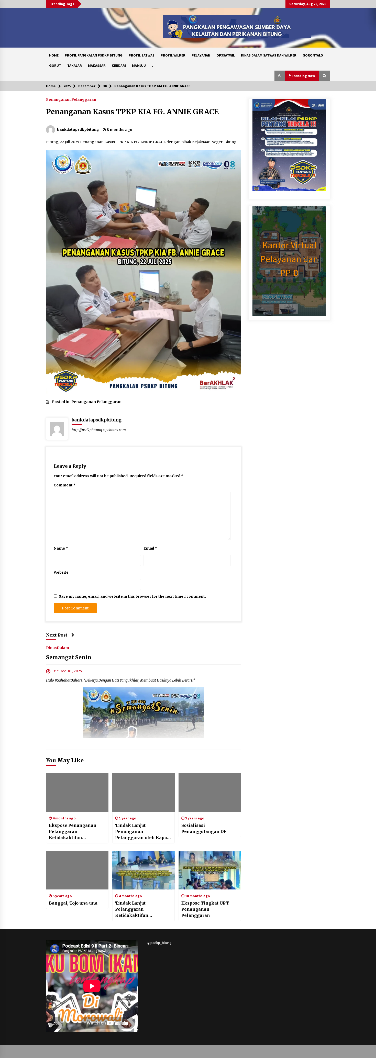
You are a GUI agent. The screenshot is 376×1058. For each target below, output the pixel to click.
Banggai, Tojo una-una (73, 903)
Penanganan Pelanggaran (71, 99)
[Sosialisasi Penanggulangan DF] (210, 792)
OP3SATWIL (225, 55)
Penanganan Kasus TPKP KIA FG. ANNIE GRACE (132, 111)
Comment (65, 485)
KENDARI (119, 65)
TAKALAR (74, 65)
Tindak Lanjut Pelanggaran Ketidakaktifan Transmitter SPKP (134, 909)
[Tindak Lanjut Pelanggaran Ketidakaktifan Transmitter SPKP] (143, 870)
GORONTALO (313, 55)
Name (61, 548)
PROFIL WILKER (173, 55)
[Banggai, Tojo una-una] (77, 870)
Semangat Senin (68, 657)
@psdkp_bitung (159, 942)
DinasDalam (57, 647)
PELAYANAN (201, 55)
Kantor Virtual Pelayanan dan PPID (289, 259)
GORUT (55, 65)
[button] (279, 76)
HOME (54, 55)
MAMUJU (139, 65)
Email (150, 548)
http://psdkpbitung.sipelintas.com (99, 430)
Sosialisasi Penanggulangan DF (204, 828)
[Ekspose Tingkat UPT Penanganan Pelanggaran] (210, 870)
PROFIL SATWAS (141, 55)
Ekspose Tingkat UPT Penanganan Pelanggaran (205, 909)
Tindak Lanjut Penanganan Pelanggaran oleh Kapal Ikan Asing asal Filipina (142, 832)
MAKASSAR (97, 65)
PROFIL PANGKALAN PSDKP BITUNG (94, 55)
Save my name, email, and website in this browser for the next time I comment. (132, 596)
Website (61, 572)
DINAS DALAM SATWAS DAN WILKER (268, 55)
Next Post (57, 635)
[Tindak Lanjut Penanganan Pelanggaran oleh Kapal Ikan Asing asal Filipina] (143, 792)
